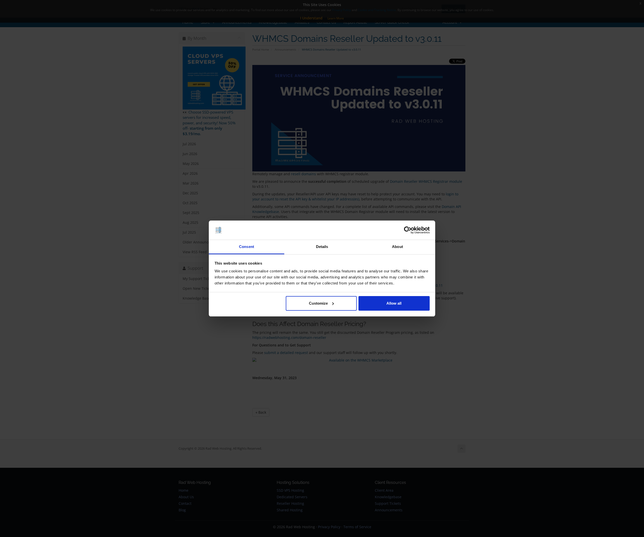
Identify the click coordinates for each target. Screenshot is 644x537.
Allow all (393, 303)
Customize (318, 303)
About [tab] (397, 246)
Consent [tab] (246, 246)
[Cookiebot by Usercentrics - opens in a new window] (408, 230)
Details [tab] (322, 246)
